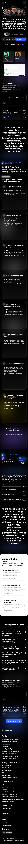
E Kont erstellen (7, 825)
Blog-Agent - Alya (7, 749)
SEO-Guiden (5, 787)
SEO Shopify (5, 768)
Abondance (5, 811)
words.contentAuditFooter (10, 739)
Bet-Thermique (6, 808)
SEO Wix (4, 773)
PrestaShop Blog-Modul (9, 777)
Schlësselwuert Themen (9, 741)
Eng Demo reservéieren (9, 794)
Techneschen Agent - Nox (10, 753)
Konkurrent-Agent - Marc (10, 756)
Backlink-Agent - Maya (9, 758)
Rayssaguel (5, 813)
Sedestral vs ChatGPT (8, 792)
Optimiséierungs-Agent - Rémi (11, 751)
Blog (3, 784)
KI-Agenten (5, 746)
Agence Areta (6, 816)
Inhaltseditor (6, 744)
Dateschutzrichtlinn (8, 801)
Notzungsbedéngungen (9, 796)
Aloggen (4, 823)
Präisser (4, 789)
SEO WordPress (7, 770)
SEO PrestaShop (7, 765)
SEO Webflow (6, 775)
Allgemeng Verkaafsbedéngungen (13, 799)
